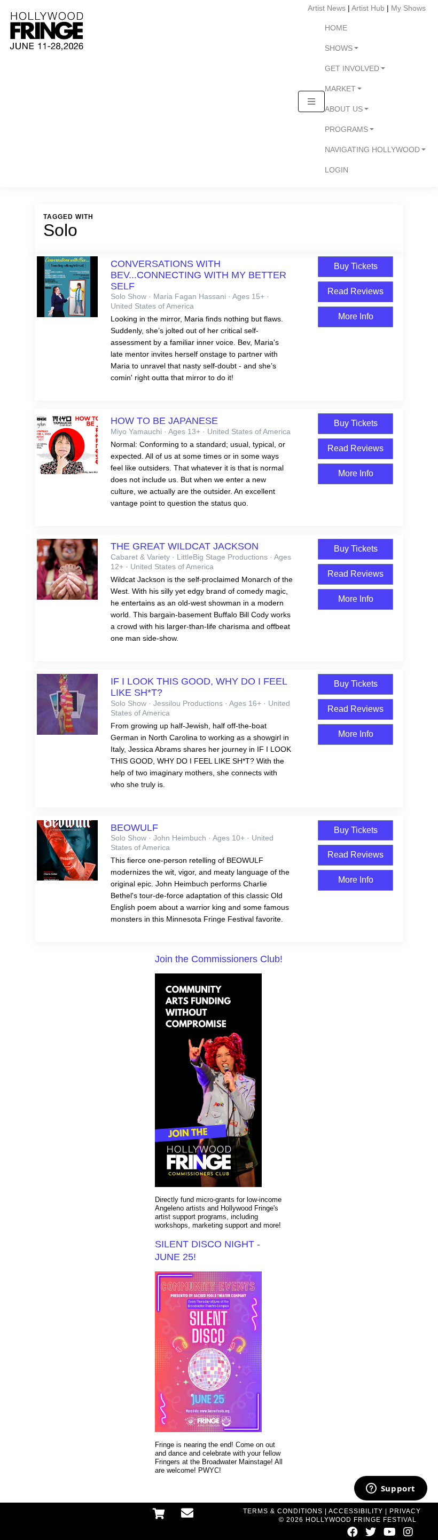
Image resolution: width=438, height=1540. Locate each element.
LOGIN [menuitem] (336, 170)
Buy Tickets (356, 266)
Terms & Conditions (283, 1511)
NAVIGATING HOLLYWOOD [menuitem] (372, 150)
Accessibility (355, 1511)
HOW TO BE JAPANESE (164, 420)
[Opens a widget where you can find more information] (390, 1489)
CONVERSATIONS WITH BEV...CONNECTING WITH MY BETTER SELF (198, 275)
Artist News (327, 8)
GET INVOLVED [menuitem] (352, 69)
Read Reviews (355, 291)
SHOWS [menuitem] (339, 48)
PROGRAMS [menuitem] (346, 129)
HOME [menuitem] (336, 28)
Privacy (405, 1511)
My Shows (408, 8)
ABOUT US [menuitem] (344, 109)
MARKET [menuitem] (340, 89)
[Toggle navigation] (311, 101)
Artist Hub (368, 8)
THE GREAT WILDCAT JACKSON (185, 546)
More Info (355, 316)
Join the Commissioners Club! (219, 959)
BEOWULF (134, 827)
